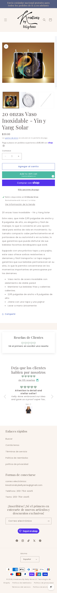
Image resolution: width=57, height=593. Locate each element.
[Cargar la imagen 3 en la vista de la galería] (46, 100)
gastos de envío (11, 138)
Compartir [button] (10, 314)
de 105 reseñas (26, 380)
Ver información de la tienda (20, 204)
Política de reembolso (22, 583)
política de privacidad (17, 464)
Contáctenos (12, 445)
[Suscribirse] (48, 521)
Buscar (9, 438)
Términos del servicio (21, 587)
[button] (5, 20)
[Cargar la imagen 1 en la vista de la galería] (11, 100)
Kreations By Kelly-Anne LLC (25, 579)
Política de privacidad (43, 583)
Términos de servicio (16, 451)
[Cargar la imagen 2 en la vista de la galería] (28, 100)
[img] (28, 376)
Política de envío (40, 587)
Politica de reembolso (17, 457)
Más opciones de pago (28, 189)
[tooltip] (53, 176)
